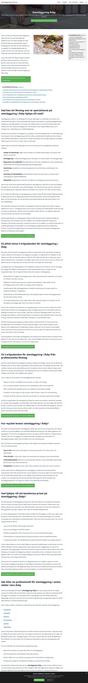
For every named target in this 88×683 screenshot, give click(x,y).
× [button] (86, 673)
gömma (21, 87)
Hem (58, 2)
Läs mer (58, 677)
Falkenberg (7, 627)
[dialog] (44, 677)
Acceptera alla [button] (39, 680)
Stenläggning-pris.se (9, 2)
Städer (65, 2)
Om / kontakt (73, 2)
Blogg (81, 2)
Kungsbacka (8, 620)
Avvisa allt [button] (49, 680)
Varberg (6, 616)
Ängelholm (7, 609)
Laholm (6, 623)
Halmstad (7, 613)
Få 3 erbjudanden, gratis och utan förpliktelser (44, 20)
